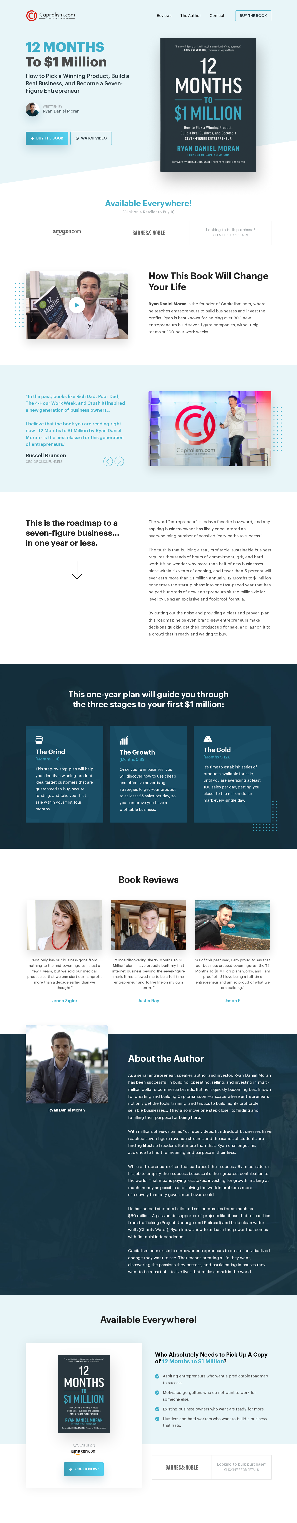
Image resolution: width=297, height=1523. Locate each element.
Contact (217, 16)
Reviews (164, 16)
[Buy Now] (67, 233)
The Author (190, 16)
